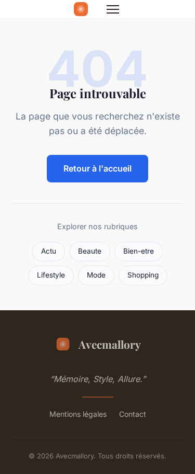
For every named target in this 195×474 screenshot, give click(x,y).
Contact (132, 414)
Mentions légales (78, 414)
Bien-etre (138, 251)
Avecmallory (110, 344)
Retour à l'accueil (97, 168)
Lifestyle (51, 275)
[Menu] (112, 9)
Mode (96, 275)
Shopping (143, 275)
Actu (48, 251)
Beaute (89, 251)
